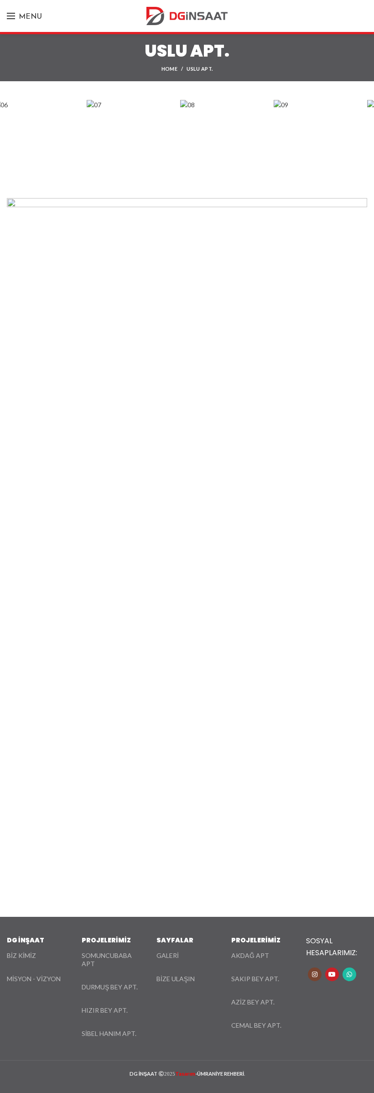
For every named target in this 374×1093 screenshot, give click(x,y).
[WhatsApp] (349, 974)
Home (169, 69)
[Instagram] (315, 974)
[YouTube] (332, 974)
